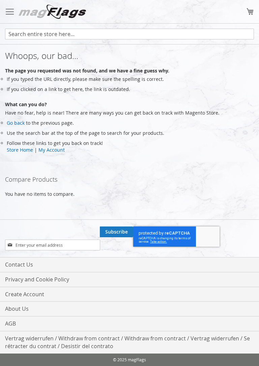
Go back (16, 123)
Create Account (24, 294)
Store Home (20, 150)
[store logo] (52, 12)
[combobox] (129, 34)
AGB (10, 323)
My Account (51, 150)
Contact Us (19, 264)
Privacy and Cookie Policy (37, 279)
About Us (17, 308)
